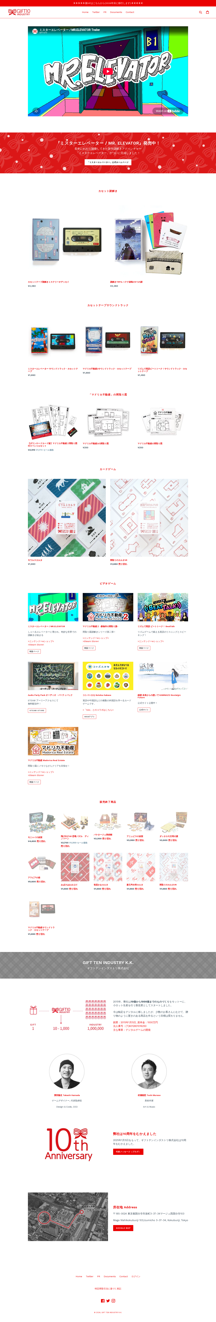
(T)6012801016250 (136, 1026)
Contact (130, 12)
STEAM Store (37, 710)
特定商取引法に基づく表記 (108, 1288)
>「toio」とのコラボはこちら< (98, 710)
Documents (116, 12)
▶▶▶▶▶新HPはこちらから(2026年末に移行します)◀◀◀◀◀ (108, 3)
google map (123, 1228)
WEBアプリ (89, 717)
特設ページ (34, 651)
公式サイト (144, 710)
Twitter (96, 12)
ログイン (136, 1276)
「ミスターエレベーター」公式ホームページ (108, 162)
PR (104, 12)
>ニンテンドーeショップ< (41, 641)
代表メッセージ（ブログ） (128, 1152)
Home (85, 12)
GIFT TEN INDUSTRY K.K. (112, 1312)
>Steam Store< (36, 644)
